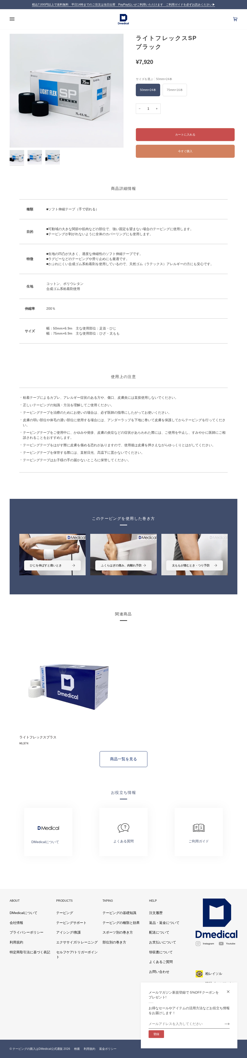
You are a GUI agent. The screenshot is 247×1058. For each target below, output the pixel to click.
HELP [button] (153, 900)
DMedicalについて (23, 913)
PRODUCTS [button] (64, 900)
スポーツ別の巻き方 (118, 932)
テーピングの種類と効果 (121, 923)
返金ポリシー (108, 1049)
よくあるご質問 (161, 962)
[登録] (223, 1024)
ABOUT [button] (15, 900)
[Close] (230, 989)
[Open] (17, 19)
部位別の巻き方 (114, 942)
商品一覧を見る (123, 759)
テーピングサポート (71, 923)
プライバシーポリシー (26, 932)
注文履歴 (156, 913)
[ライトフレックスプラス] (70, 680)
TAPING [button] (108, 900)
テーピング (64, 913)
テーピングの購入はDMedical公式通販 (38, 1049)
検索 (77, 1049)
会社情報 (16, 923)
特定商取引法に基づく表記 (30, 952)
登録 (156, 1034)
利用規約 (16, 942)
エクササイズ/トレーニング (77, 942)
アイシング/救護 (68, 932)
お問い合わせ (159, 972)
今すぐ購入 (185, 151)
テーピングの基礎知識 (119, 913)
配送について (159, 932)
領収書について (161, 952)
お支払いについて (162, 942)
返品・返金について (164, 923)
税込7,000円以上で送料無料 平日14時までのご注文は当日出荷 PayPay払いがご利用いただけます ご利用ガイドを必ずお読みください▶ (123, 4)
